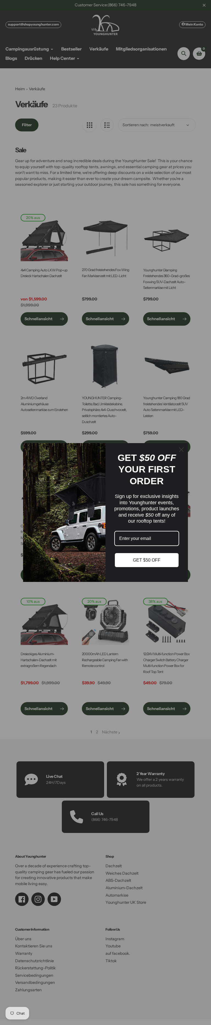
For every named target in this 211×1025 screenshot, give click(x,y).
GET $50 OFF (146, 560)
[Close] (181, 449)
